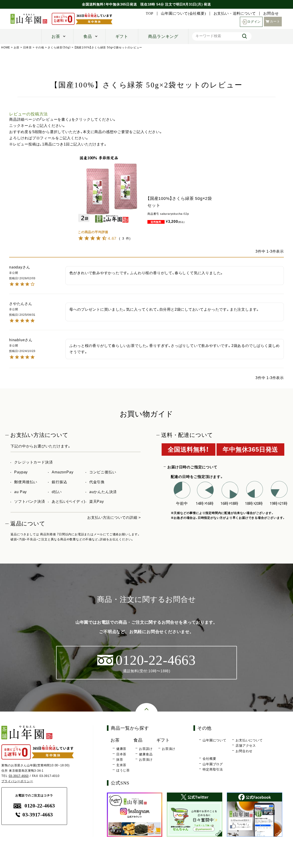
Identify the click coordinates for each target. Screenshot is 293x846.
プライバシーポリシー (17, 781)
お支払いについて (249, 740)
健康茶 (121, 749)
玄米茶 (121, 765)
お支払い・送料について (235, 13)
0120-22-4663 (39, 806)
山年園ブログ (213, 764)
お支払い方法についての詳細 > (114, 517)
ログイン (254, 21)
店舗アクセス (246, 745)
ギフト (121, 36)
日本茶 (27, 47)
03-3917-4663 (19, 776)
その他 (39, 47)
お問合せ (271, 13)
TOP (149, 13)
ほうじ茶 (123, 770)
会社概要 (209, 758)
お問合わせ (244, 751)
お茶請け (145, 749)
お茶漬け (145, 759)
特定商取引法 (213, 769)
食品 (87, 36)
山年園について (214, 740)
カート (275, 21)
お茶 (56, 36)
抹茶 (119, 759)
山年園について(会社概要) (183, 13)
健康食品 (145, 754)
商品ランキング (163, 36)
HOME (5, 47)
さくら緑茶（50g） (59, 47)
